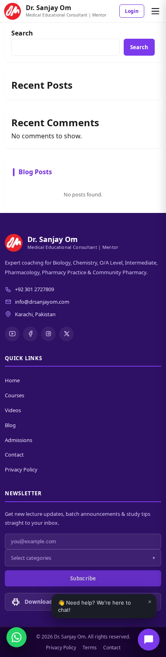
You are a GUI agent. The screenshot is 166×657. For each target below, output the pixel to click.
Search (22, 33)
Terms (90, 647)
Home (12, 380)
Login (132, 11)
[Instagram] (48, 334)
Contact (14, 454)
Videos (13, 410)
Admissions (18, 440)
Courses (14, 395)
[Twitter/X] (66, 334)
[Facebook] (30, 334)
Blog (10, 425)
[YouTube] (12, 334)
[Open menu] (155, 11)
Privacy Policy (21, 469)
